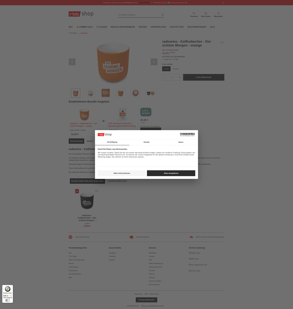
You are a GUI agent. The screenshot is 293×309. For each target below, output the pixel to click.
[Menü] (11, 286)
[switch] (7, 300)
